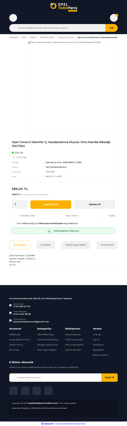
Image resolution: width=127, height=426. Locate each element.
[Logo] (63, 7)
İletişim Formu (16, 345)
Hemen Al (95, 204)
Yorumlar (46, 244)
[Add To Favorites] (23, 215)
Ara (112, 27)
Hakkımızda (14, 334)
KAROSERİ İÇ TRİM (72, 162)
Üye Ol (96, 339)
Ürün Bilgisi (19, 244)
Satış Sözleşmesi (73, 334)
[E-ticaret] (63, 423)
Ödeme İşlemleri (73, 350)
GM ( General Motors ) (56, 167)
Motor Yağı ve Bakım (46, 350)
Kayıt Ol (109, 377)
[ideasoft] (47, 423)
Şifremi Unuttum (101, 355)
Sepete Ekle (51, 204)
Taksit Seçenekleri (75, 244)
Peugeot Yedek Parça (47, 345)
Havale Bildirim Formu (19, 339)
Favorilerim (98, 345)
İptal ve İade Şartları (74, 345)
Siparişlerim (98, 350)
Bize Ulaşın (14, 350)
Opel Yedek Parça (45, 334)
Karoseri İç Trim (53, 162)
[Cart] (114, 18)
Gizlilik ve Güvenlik (74, 339)
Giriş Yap (97, 334)
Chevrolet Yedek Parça (48, 339)
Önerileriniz (107, 244)
